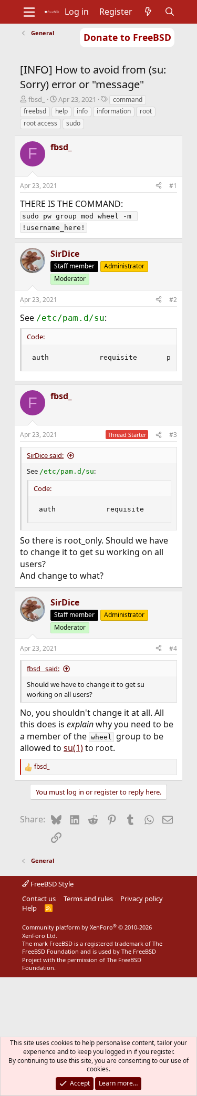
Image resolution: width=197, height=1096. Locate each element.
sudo (73, 123)
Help (29, 908)
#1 (173, 185)
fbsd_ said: (43, 668)
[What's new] (148, 12)
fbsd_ (36, 99)
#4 (173, 648)
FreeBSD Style (51, 884)
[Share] (158, 186)
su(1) (73, 748)
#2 (173, 299)
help (61, 111)
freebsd (35, 111)
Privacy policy (141, 898)
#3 (173, 434)
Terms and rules (88, 898)
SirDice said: (45, 455)
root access (40, 123)
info (82, 111)
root (146, 111)
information (114, 111)
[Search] (169, 12)
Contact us (39, 898)
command (127, 99)
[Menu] (29, 12)
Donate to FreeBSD (127, 37)
